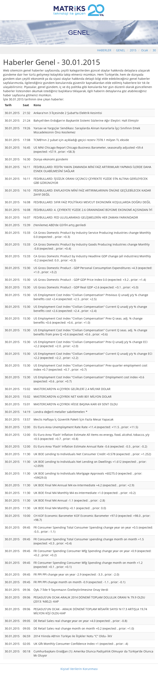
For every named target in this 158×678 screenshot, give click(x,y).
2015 (133, 50)
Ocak (144, 50)
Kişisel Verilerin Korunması (79, 669)
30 (154, 50)
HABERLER (104, 50)
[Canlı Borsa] (79, 10)
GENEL (120, 50)
